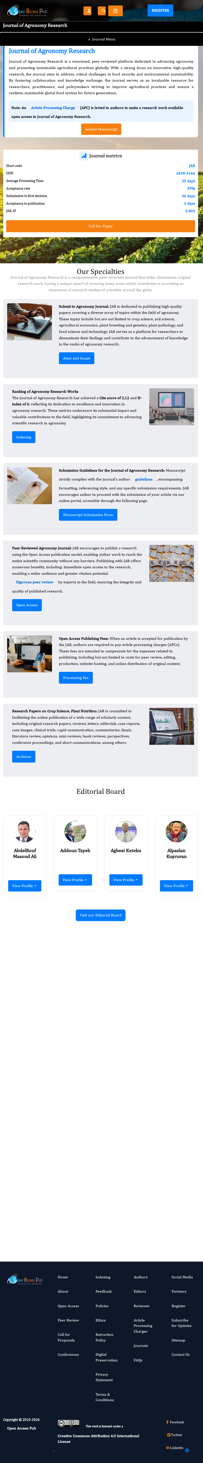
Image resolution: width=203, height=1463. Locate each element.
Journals (141, 1345)
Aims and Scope (76, 358)
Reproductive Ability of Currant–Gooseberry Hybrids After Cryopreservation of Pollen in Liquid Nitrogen (67, 995)
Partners (179, 1291)
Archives (23, 756)
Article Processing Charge (53, 107)
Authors (141, 1277)
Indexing (23, 437)
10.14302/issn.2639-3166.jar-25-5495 (169, 1061)
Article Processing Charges (143, 1326)
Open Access (27, 605)
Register (160, 10)
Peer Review (68, 1320)
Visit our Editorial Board (101, 915)
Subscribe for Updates (182, 1323)
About (63, 1291)
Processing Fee (76, 677)
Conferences (68, 1354)
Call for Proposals (66, 1337)
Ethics (101, 1320)
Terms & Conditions (105, 1397)
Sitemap (178, 1340)
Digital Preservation (107, 1357)
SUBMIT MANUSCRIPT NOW (150, 1227)
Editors (140, 1291)
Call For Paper (101, 226)
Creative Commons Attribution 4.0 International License (98, 1438)
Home (63, 1277)
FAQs (138, 1360)
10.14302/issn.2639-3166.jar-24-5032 (68, 1211)
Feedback (104, 1291)
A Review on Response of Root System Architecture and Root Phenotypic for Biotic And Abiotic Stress (169, 1127)
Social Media (182, 1277)
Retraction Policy (104, 1337)
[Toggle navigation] (115, 10)
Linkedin (176, 1448)
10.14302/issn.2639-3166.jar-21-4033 (169, 1180)
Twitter (176, 1435)
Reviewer (142, 1305)
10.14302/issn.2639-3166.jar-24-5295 (68, 1055)
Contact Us (181, 1354)
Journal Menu (101, 39)
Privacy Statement (104, 1377)
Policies (102, 1305)
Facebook (177, 1422)
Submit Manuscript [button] (101, 129)
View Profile (22, 885)
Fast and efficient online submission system (69, 1227)
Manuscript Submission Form (88, 514)
